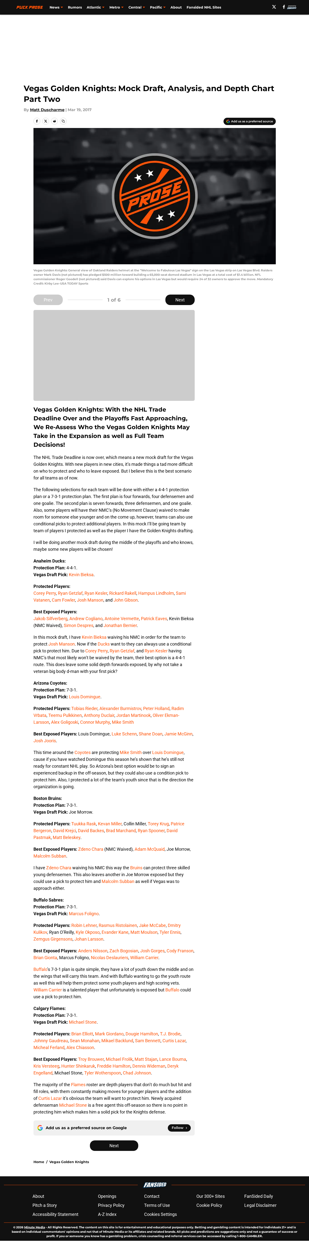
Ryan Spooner (151, 830)
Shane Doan (150, 733)
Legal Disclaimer (260, 1205)
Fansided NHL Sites (204, 7)
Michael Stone (83, 1022)
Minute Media (34, 1227)
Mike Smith (123, 722)
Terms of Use (157, 1205)
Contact (152, 1196)
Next (180, 299)
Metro (114, 7)
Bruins (136, 867)
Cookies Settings (160, 1214)
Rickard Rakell (122, 593)
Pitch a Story (44, 1205)
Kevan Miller (110, 823)
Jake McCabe (152, 925)
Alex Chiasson (80, 1047)
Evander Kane (115, 932)
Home (38, 1162)
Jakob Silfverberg (50, 618)
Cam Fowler (63, 600)
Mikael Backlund (117, 1040)
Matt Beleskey (66, 837)
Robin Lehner (84, 925)
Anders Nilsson (92, 950)
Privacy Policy (111, 1205)
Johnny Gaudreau (50, 1040)
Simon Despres (78, 625)
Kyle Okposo (88, 932)
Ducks (104, 644)
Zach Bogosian (123, 950)
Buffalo (40, 969)
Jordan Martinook (133, 715)
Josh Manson (90, 600)
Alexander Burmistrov (120, 708)
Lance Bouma (172, 1059)
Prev (48, 299)
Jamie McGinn (178, 733)
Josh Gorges (152, 950)
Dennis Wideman (148, 1066)
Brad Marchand (121, 830)
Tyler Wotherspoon (102, 1072)
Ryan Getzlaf (70, 593)
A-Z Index (107, 1214)
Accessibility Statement (55, 1214)
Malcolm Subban (49, 856)
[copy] (63, 121)
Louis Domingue (84, 696)
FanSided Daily (258, 1196)
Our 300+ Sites (210, 1196)
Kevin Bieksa (81, 574)
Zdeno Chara (90, 849)
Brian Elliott (82, 1033)
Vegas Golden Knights (69, 1162)
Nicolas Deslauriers (109, 957)
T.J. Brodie (170, 1033)
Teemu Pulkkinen (65, 715)
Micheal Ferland (48, 1047)
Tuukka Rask (83, 823)
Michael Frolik (119, 1059)
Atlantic (94, 7)
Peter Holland (156, 708)
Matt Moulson (144, 932)
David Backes (91, 830)
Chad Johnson (137, 1072)
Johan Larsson (89, 939)
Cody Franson (180, 950)
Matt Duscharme (47, 109)
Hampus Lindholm (156, 593)
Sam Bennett (147, 1040)
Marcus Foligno (84, 913)
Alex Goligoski (64, 722)
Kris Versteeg (46, 1066)
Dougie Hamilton (142, 1033)
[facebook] (284, 7)
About (176, 7)
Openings (107, 1196)
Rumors (75, 7)
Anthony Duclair (99, 715)
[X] (274, 7)
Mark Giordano (109, 1033)
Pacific (156, 7)
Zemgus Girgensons (53, 939)
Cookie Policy (209, 1205)
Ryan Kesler (96, 593)
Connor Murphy (95, 722)
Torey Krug (158, 823)
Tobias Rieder (84, 708)
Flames (78, 1084)
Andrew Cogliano (86, 618)
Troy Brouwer (91, 1059)
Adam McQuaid (150, 849)
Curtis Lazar (174, 1040)
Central (134, 7)
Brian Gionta (45, 957)
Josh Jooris (44, 740)
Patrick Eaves (154, 618)
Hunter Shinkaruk (78, 1066)
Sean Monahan (84, 1040)
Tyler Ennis (170, 932)
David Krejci (64, 830)
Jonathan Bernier (120, 625)
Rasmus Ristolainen (118, 925)
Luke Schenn (124, 733)
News (54, 7)
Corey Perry (44, 593)
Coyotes (83, 752)
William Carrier (144, 957)
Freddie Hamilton (113, 1066)
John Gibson (126, 600)
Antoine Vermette (122, 618)
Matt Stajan (146, 1059)
